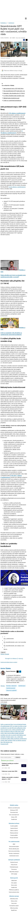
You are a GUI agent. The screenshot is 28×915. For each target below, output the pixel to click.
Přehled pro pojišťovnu (14, 889)
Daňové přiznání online (14, 892)
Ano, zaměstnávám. (9, 638)
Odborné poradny (14, 908)
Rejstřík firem (14, 910)
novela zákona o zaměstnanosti (17, 187)
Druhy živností (14, 864)
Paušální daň (14, 819)
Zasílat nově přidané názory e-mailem (9, 662)
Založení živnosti (14, 862)
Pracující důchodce (14, 837)
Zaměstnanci (11, 23)
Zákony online (14, 901)
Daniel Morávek (5, 38)
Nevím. (5, 649)
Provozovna (14, 869)
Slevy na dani (14, 885)
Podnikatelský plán (14, 867)
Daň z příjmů (14, 883)
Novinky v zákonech (11, 686)
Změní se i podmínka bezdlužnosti (12, 100)
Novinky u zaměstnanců (14, 853)
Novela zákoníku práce (14, 848)
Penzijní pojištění (14, 835)
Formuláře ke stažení (14, 905)
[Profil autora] (3, 673)
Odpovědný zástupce (14, 871)
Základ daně (14, 880)
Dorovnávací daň (14, 812)
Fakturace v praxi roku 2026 (9, 771)
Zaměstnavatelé (10, 688)
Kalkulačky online (14, 898)
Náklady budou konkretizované (11, 98)
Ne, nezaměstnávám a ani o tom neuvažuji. (15, 642)
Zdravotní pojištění (11, 690)
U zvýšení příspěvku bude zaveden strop (13, 95)
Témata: (3, 686)
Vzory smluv (14, 903)
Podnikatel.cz (4, 23)
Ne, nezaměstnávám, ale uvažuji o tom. (14, 645)
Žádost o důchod (14, 830)
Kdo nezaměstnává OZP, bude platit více (14, 91)
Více (24, 765)
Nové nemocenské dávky (14, 851)
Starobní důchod (14, 828)
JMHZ (14, 844)
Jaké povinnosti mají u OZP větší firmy (13, 88)
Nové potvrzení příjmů (14, 846)
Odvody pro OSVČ (14, 810)
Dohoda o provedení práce (14, 807)
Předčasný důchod (14, 833)
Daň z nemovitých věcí (14, 814)
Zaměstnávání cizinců (14, 855)
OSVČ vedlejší (14, 874)
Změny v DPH (14, 817)
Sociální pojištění (14, 826)
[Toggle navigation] (25, 18)
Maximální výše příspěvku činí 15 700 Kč (14, 93)
